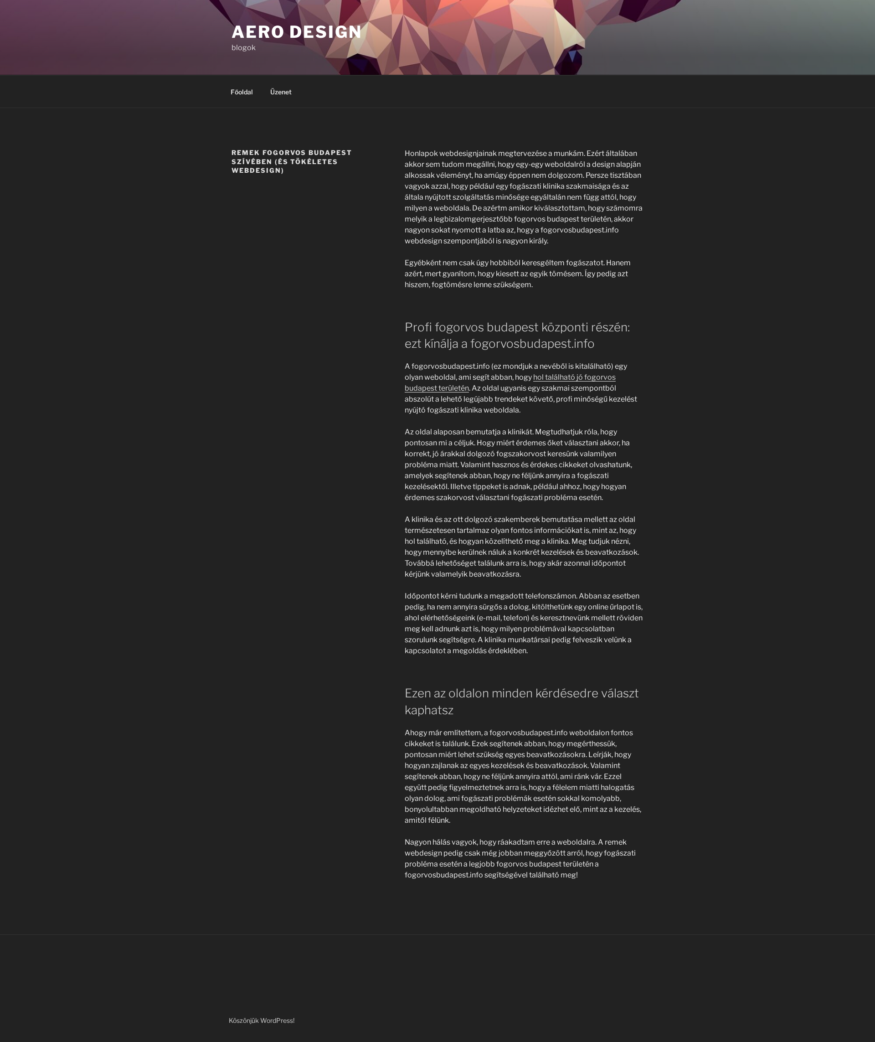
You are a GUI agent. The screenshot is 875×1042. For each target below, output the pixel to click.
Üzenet (281, 92)
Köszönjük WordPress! (261, 1020)
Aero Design (297, 32)
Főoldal (242, 92)
